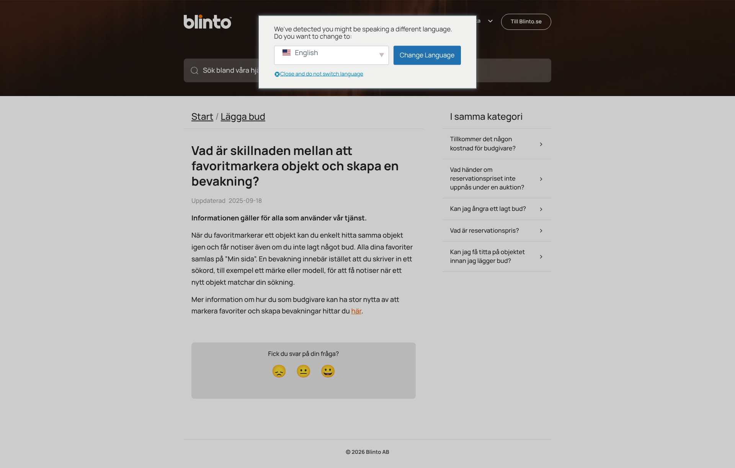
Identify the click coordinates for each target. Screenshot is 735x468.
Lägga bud (243, 116)
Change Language (427, 55)
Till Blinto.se (526, 21)
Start (202, 116)
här (356, 311)
